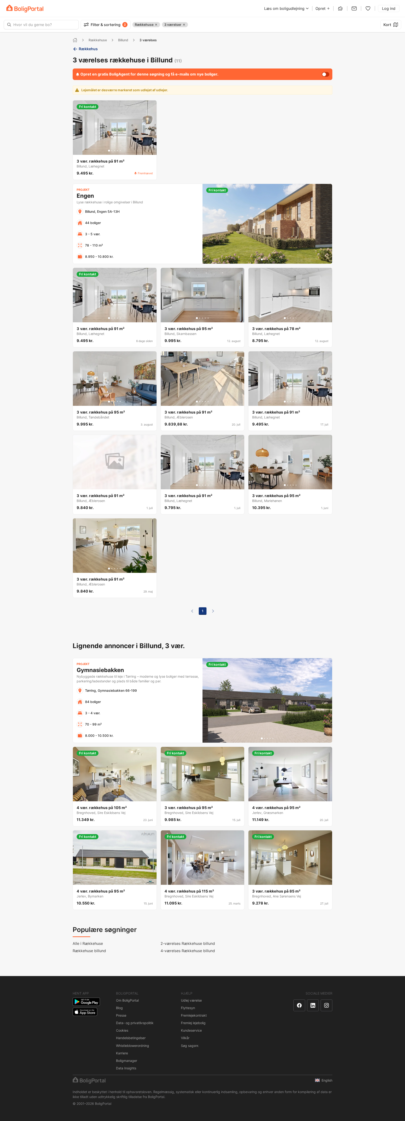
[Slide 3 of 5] (114, 150)
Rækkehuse (98, 40)
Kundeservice (191, 1030)
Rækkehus (88, 48)
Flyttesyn (188, 1008)
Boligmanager (126, 1061)
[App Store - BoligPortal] (85, 1012)
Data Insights (126, 1068)
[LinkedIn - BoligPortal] (313, 1005)
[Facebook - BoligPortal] (299, 1005)
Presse (121, 1015)
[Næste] (213, 611)
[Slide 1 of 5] (109, 150)
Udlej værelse (191, 1000)
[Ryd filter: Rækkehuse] (156, 24)
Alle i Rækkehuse (88, 943)
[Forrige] (192, 611)
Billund (123, 40)
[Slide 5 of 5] (120, 150)
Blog (119, 1008)
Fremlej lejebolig (193, 1023)
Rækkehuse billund (89, 950)
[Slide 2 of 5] (111, 150)
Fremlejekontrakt (194, 1015)
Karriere (122, 1053)
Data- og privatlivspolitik (135, 1023)
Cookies (122, 1030)
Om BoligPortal (127, 1000)
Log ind (388, 8)
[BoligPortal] (25, 8)
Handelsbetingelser (131, 1038)
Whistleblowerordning (132, 1046)
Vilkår (185, 1038)
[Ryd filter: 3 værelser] (184, 24)
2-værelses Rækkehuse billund (188, 943)
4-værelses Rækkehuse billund (188, 950)
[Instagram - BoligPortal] (326, 1005)
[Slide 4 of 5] (117, 150)
